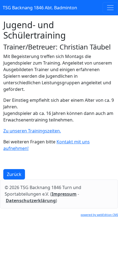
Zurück (14, 174)
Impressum (64, 194)
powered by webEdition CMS (99, 215)
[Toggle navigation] (110, 7)
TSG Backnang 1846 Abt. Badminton (40, 8)
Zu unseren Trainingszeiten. (32, 131)
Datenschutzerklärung (31, 201)
